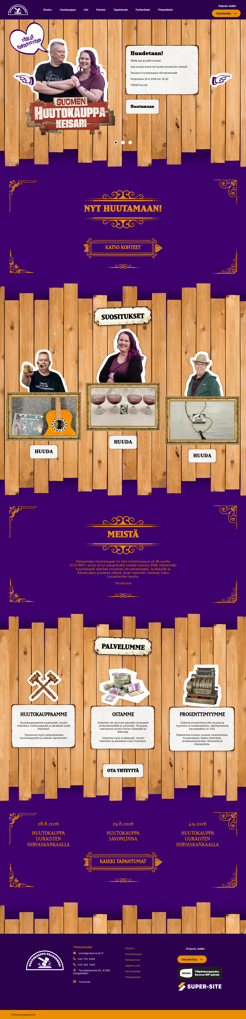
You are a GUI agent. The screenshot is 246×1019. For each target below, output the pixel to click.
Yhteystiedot (165, 9)
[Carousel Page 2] (123, 142)
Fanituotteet (143, 9)
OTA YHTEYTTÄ (123, 771)
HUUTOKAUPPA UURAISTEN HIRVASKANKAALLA (48, 839)
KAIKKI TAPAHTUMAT (123, 861)
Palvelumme (132, 959)
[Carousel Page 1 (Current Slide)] (116, 142)
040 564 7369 (86, 964)
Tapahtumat (120, 9)
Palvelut (101, 9)
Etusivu (47, 9)
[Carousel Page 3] (130, 142)
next (221, 80)
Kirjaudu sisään (227, 5)
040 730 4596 (86, 958)
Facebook (84, 981)
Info (86, 9)
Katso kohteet (123, 247)
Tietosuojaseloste (23, 1014)
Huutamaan (142, 107)
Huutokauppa (68, 9)
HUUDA (44, 451)
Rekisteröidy (224, 13)
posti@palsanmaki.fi (90, 953)
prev (24, 80)
